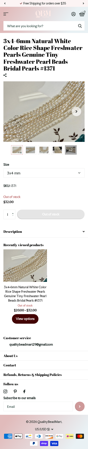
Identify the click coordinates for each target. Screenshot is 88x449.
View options (25, 319)
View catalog (5, 14)
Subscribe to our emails (19, 398)
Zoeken (80, 26)
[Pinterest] (15, 391)
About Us (10, 355)
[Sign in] (73, 14)
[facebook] (24, 391)
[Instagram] (5, 391)
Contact (9, 365)
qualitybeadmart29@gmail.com (31, 344)
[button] (4, 3)
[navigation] (17, 150)
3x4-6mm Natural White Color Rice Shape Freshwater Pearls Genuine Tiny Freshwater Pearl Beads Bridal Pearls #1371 (25, 293)
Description (12, 231)
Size (6, 164)
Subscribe (80, 406)
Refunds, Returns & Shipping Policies (32, 374)
